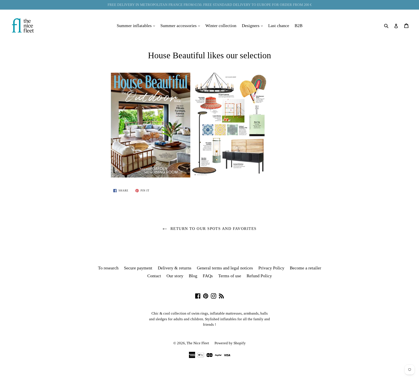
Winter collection (220, 25)
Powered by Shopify (230, 343)
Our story (175, 275)
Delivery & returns (174, 267)
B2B (298, 25)
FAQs (208, 275)
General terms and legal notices (225, 267)
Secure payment (138, 267)
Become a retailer (305, 267)
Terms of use (229, 275)
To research (108, 267)
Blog (193, 275)
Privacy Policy (271, 267)
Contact (154, 275)
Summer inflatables (137, 25)
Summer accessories (181, 25)
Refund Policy (259, 275)
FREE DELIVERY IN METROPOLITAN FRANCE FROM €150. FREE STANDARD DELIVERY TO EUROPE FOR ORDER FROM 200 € (210, 5)
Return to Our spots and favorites (213, 228)
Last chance (278, 25)
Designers (253, 25)
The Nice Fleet (198, 343)
